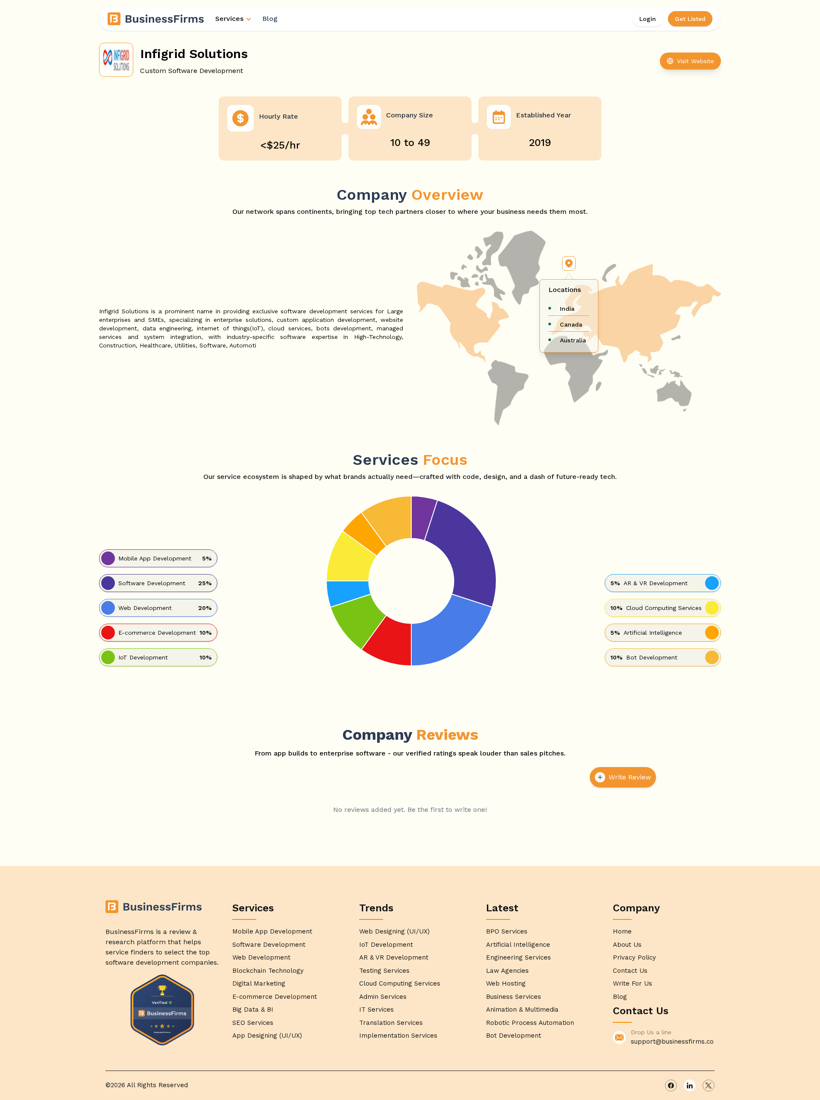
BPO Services (506, 931)
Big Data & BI (252, 1009)
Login (647, 18)
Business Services (513, 997)
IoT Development (386, 944)
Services (229, 19)
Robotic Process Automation (530, 1023)
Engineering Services (518, 957)
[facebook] (671, 1085)
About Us (627, 944)
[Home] (156, 18)
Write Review (630, 777)
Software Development (268, 944)
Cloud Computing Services (399, 983)
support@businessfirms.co (672, 1041)
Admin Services (383, 997)
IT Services (376, 1009)
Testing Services (384, 971)
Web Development (261, 957)
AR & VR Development (393, 957)
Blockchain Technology (268, 971)
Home (622, 931)
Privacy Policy (634, 957)
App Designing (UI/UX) (267, 1035)
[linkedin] (690, 1085)
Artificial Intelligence (518, 944)
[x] (709, 1085)
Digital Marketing (258, 983)
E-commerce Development (274, 997)
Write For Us (632, 983)
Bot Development (513, 1035)
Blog (270, 19)
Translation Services (391, 1023)
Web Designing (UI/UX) (394, 931)
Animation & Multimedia (522, 1009)
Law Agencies (507, 971)
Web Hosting (506, 983)
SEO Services (252, 1023)
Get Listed (690, 18)
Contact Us (630, 971)
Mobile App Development (272, 931)
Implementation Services (398, 1035)
